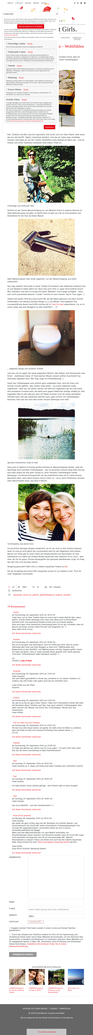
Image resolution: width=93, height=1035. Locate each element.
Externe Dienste (14, 89)
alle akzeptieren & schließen (31, 26)
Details (29, 44)
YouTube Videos (13, 99)
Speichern (49, 127)
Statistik (11, 65)
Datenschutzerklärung (10, 35)
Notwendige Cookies (16, 43)
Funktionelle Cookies (17, 52)
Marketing (12, 77)
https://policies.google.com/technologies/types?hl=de (26, 121)
